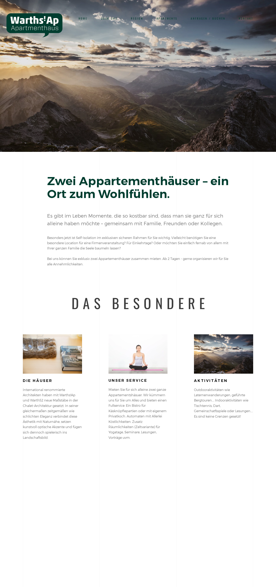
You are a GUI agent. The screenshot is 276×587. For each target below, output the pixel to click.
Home (83, 18)
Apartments (167, 18)
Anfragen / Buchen (208, 18)
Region (137, 18)
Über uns (109, 18)
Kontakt (246, 18)
